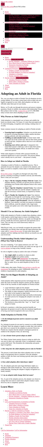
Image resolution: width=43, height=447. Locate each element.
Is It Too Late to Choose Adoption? (20, 421)
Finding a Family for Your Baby (19, 24)
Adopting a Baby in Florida (13, 391)
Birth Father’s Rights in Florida (18, 35)
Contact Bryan (22, 111)
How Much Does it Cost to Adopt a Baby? (22, 17)
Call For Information (7, 430)
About (7, 38)
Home (7, 12)
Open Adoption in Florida (17, 37)
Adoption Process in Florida (17, 33)
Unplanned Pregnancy (12, 22)
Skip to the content (7, 1)
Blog (6, 42)
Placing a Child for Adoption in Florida (17, 410)
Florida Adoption (10, 31)
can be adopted (5, 248)
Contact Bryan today (15, 231)
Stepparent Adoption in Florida (18, 19)
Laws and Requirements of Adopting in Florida (20, 402)
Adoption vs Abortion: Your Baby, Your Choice (24, 412)
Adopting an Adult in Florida (18, 21)
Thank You (8, 425)
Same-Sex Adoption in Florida (18, 409)
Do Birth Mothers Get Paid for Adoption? (22, 26)
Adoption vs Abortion (16, 28)
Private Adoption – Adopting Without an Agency (24, 15)
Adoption (8, 13)
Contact (7, 40)
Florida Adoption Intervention (18, 30)
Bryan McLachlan (6, 174)
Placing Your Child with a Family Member (22, 423)
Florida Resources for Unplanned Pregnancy (23, 419)
